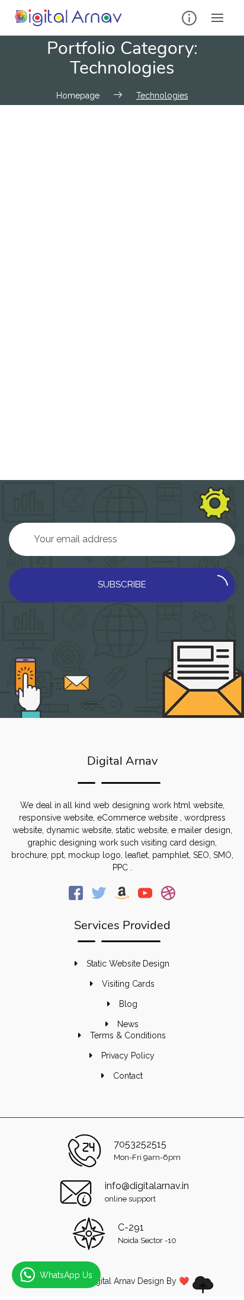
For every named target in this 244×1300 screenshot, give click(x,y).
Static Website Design (127, 963)
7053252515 (140, 1144)
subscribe (122, 584)
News (128, 1024)
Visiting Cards (128, 983)
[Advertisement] (122, 233)
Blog (128, 1004)
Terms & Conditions (128, 1035)
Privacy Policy (128, 1055)
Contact (128, 1075)
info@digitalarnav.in (147, 1185)
